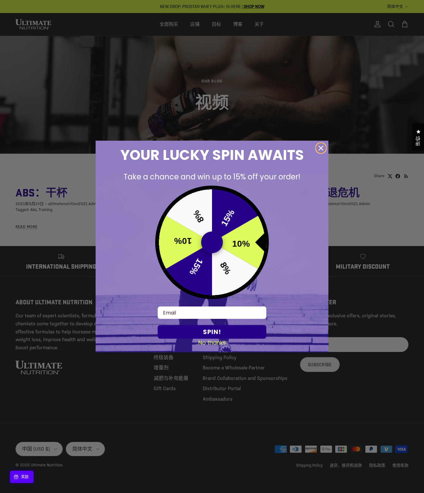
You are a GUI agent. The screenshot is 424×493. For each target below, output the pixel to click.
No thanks (212, 342)
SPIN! (212, 332)
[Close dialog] (321, 148)
